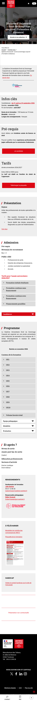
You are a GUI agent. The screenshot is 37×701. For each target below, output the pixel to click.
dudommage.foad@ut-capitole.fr (16, 491)
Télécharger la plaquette (19, 185)
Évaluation (7, 431)
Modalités (6, 426)
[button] (18, 282)
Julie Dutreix (9, 486)
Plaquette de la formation (13, 537)
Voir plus (4, 229)
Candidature (7, 314)
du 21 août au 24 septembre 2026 (23, 103)
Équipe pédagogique (10, 421)
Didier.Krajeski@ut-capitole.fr (15, 499)
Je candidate (18, 151)
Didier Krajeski (10, 497)
